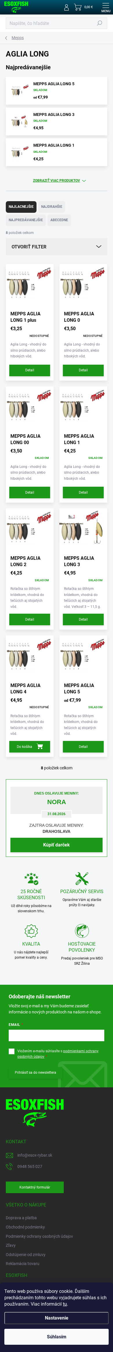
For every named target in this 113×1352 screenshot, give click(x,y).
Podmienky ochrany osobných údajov (39, 1236)
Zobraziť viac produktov (56, 181)
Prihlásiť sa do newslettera (35, 1073)
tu (65, 1304)
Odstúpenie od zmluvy (25, 1254)
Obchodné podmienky (25, 1227)
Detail (29, 370)
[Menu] (106, 7)
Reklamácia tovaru (22, 1263)
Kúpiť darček (56, 845)
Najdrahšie (51, 207)
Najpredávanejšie (26, 220)
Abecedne (59, 220)
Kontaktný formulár (34, 1187)
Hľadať (99, 23)
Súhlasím (56, 1337)
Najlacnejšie (21, 207)
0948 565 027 (29, 1166)
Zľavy (11, 1245)
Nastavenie (56, 1318)
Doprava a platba (21, 1217)
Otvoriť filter (29, 247)
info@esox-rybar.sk (34, 1155)
